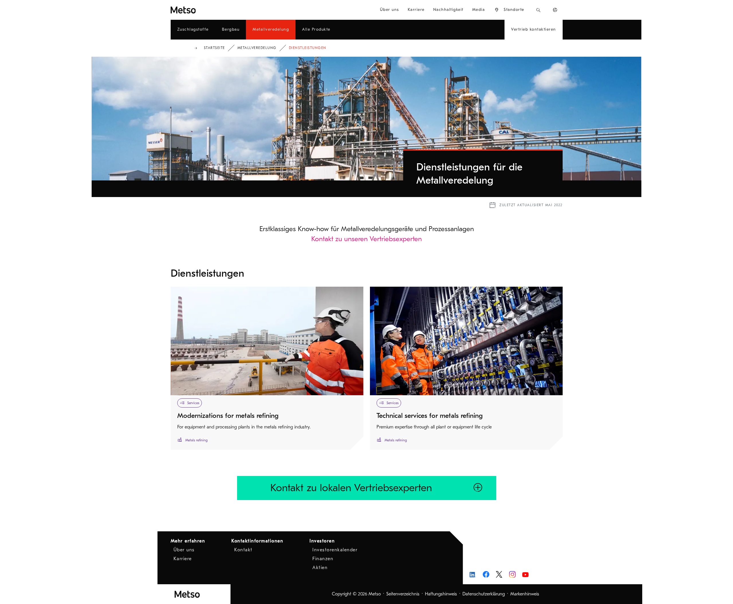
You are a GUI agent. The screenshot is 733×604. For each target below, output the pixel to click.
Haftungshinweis (441, 594)
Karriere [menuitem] (416, 9)
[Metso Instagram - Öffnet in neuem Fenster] (512, 574)
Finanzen (322, 558)
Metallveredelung (257, 48)
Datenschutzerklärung (483, 594)
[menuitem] (509, 10)
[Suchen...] (538, 10)
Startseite (214, 48)
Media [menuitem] (478, 9)
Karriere (183, 558)
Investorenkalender (334, 549)
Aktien (320, 567)
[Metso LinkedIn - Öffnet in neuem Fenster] (473, 574)
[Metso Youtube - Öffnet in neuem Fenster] (525, 574)
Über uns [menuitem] (389, 9)
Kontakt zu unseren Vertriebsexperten (366, 239)
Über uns (184, 549)
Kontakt (243, 549)
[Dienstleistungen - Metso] (204, 10)
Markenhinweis (524, 594)
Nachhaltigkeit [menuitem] (448, 9)
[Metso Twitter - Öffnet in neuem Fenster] (499, 574)
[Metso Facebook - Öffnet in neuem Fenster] (486, 574)
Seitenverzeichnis (402, 594)
